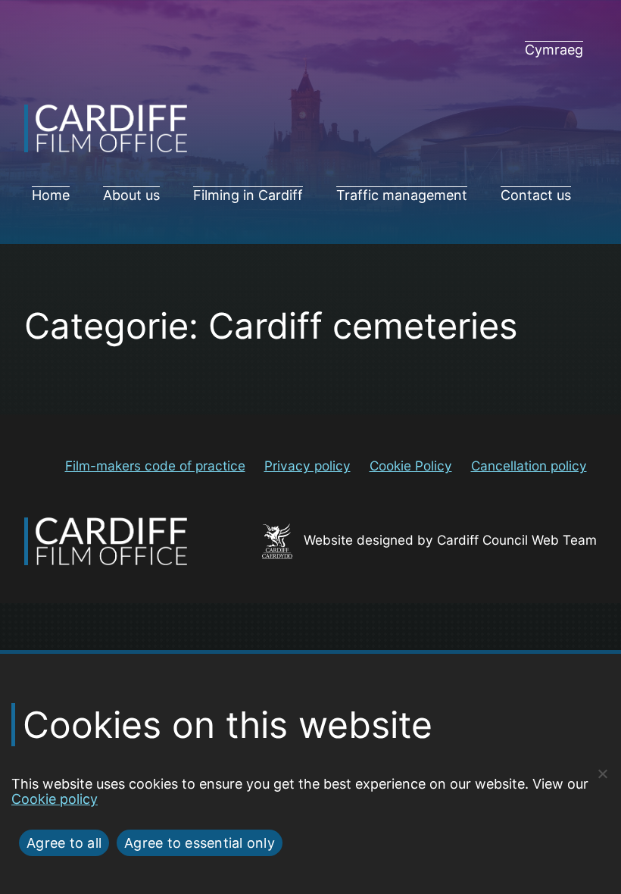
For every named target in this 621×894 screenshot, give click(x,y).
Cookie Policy (411, 466)
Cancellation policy (529, 466)
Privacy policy (307, 466)
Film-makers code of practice (155, 466)
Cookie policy (54, 799)
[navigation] (554, 50)
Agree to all (64, 843)
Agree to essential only (199, 843)
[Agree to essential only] (602, 773)
